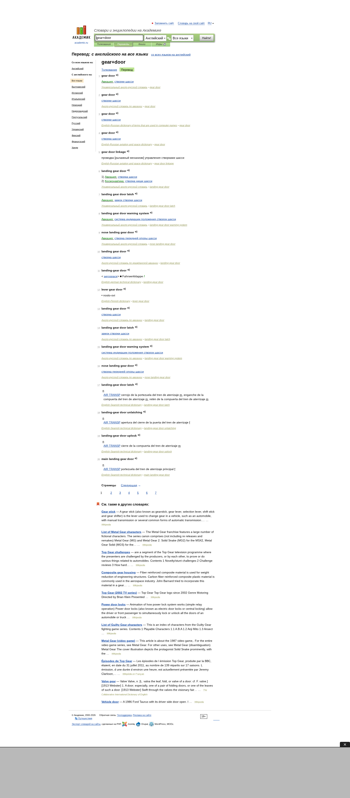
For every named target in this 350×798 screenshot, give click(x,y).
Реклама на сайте (142, 715)
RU (209, 23)
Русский (76, 123)
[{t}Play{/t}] (117, 75)
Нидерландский (80, 111)
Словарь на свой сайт (191, 23)
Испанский (77, 93)
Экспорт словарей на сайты (86, 724)
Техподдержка (124, 715)
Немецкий (77, 105)
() (119, 592)
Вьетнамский (78, 87)
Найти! (206, 38)
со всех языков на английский (171, 54)
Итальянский (78, 99)
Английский (77, 68)
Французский (78, 141)
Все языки (77, 80)
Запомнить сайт (164, 23)
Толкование (109, 69)
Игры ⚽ (161, 44)
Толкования (104, 44)
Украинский (78, 129)
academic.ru (81, 42)
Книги (142, 44)
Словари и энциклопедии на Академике (127, 30)
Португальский (79, 117)
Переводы (123, 44)
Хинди (75, 147)
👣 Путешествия (83, 718)
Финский (76, 135)
